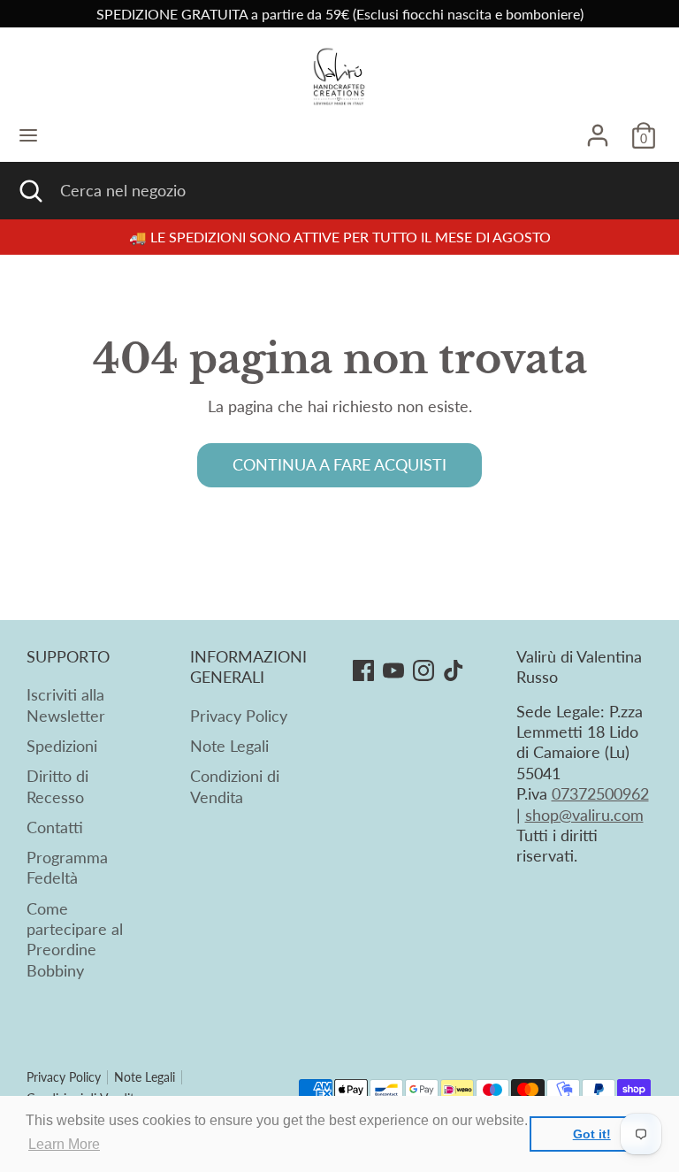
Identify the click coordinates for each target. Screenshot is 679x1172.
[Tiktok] (453, 670)
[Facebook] (363, 670)
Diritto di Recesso (57, 786)
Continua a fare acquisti (339, 464)
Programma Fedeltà (67, 867)
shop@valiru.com (584, 814)
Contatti (55, 827)
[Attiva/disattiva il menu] (28, 135)
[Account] (597, 127)
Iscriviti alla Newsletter (66, 704)
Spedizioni (62, 745)
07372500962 (600, 793)
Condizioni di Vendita (234, 786)
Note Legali (229, 745)
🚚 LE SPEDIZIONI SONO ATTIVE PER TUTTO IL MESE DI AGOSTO (340, 236)
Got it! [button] (592, 1134)
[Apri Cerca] (30, 191)
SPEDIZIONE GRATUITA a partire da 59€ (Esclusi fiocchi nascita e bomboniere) (340, 13)
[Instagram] (423, 670)
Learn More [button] (64, 1144)
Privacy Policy (238, 715)
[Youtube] (393, 670)
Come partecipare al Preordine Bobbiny (75, 939)
